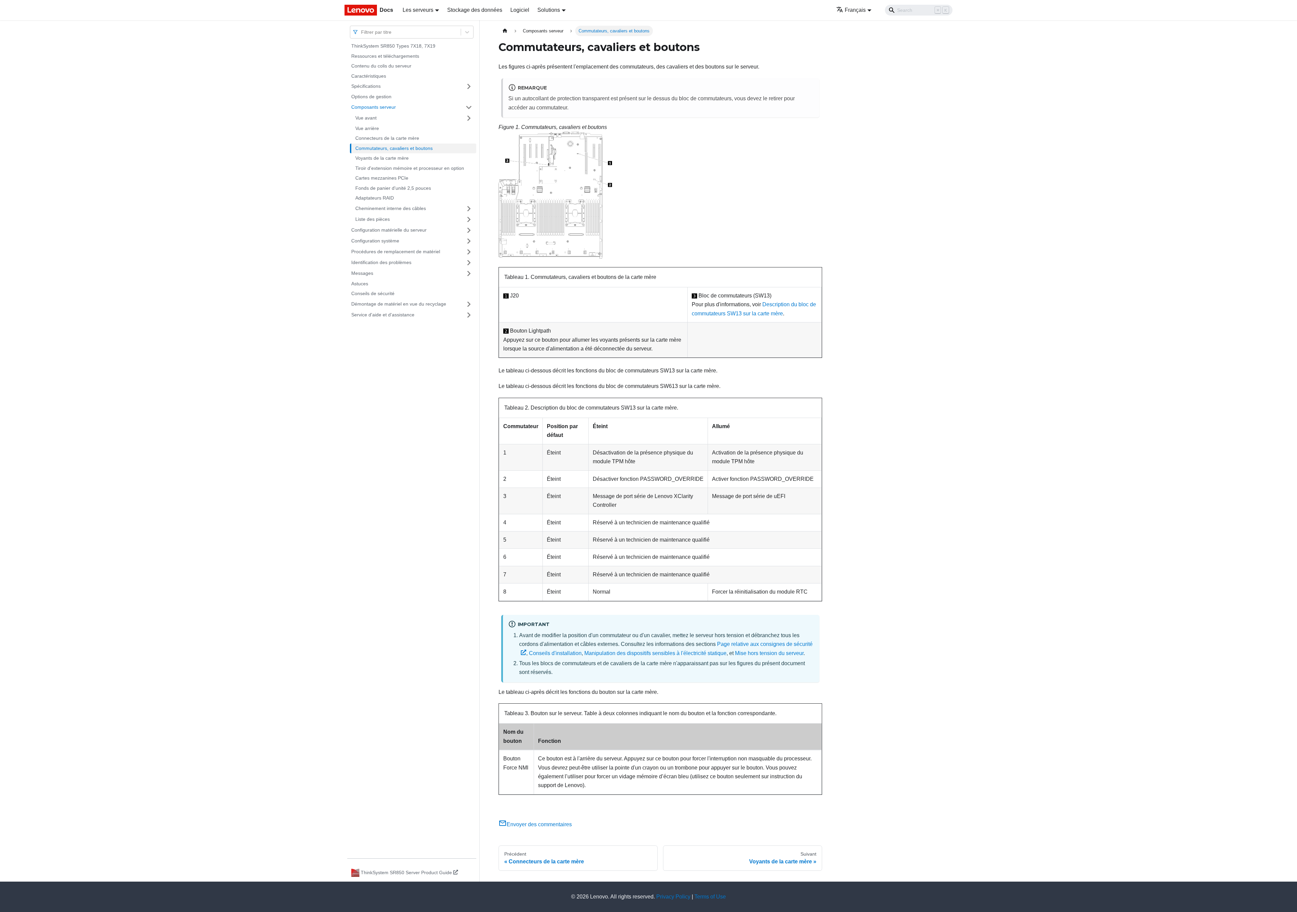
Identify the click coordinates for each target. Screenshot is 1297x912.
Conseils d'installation (555, 653)
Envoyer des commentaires (539, 824)
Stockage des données (474, 10)
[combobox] (361, 32)
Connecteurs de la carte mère (387, 138)
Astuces (359, 283)
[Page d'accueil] (505, 31)
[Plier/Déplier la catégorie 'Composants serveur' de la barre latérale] (468, 107)
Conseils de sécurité (373, 293)
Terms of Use (710, 897)
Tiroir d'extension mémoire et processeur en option (409, 168)
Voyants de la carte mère (382, 158)
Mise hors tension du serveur (769, 653)
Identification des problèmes (381, 262)
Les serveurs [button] (418, 10)
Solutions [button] (548, 10)
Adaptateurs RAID (374, 198)
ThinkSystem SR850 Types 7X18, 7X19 (393, 46)
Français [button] (855, 10)
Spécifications (366, 86)
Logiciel (519, 10)
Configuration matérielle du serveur (389, 230)
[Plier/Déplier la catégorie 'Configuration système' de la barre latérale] (468, 241)
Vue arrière (367, 128)
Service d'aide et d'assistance (382, 314)
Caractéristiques (368, 76)
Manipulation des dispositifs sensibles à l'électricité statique (655, 653)
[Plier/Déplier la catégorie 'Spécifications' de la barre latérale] (468, 86)
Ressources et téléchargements (385, 56)
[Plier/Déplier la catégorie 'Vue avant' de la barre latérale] (468, 118)
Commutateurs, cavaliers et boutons (394, 148)
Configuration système (375, 240)
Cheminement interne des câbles (390, 208)
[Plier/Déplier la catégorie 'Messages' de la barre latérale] (468, 273)
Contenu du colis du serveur (381, 66)
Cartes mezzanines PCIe (381, 178)
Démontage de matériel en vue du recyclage (398, 304)
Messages (362, 273)
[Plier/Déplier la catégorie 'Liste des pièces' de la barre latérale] (468, 219)
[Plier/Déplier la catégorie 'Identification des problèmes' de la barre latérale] (468, 262)
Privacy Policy (673, 897)
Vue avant (366, 118)
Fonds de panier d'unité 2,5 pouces (393, 188)
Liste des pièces (372, 219)
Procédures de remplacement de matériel (395, 251)
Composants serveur (373, 107)
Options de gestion (371, 96)
